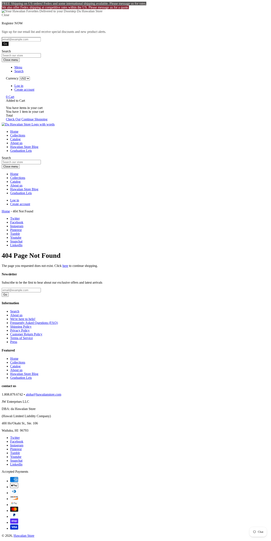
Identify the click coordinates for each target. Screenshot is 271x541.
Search (14, 311)
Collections (17, 135)
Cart (10, 97)
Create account (24, 89)
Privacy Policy (20, 330)
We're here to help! (22, 319)
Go (5, 43)
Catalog (15, 139)
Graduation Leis (21, 150)
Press (13, 342)
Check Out (13, 119)
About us (16, 143)
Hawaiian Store (24, 535)
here (65, 266)
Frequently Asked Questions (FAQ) (34, 323)
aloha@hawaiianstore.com (43, 394)
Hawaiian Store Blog (24, 147)
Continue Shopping (34, 119)
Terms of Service (21, 338)
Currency (12, 78)
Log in (18, 86)
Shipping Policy (21, 326)
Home (14, 131)
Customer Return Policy (26, 334)
